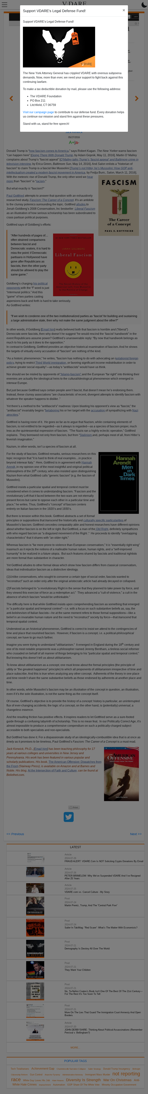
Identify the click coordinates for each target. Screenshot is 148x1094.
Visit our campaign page (38, 112)
